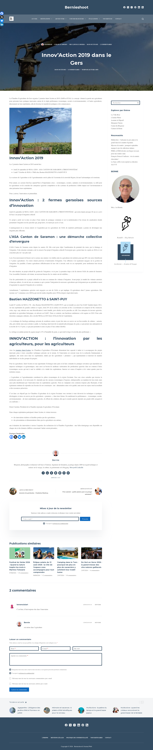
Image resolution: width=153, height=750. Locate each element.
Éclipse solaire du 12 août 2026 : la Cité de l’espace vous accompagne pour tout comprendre (43, 567)
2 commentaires (106, 44)
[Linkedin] (23, 437)
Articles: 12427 (55, 477)
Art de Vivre (59, 19)
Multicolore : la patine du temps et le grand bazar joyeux (96, 710)
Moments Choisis (117, 123)
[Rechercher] (143, 19)
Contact (118, 19)
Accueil (34, 19)
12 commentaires (47, 575)
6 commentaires (94, 570)
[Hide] (1, 28)
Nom (13, 648)
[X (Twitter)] (128, 7)
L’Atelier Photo (116, 117)
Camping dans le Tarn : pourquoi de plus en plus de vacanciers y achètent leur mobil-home (67, 567)
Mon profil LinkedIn (76, 467)
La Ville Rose (115, 115)
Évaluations (93, 19)
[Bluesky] (19, 437)
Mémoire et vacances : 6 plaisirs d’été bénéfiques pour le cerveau (62, 710)
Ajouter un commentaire (19, 656)
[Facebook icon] (43, 473)
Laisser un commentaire (19, 690)
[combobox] (123, 103)
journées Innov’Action (23, 350)
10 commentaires (23, 573)
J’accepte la (57, 523)
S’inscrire (85, 519)
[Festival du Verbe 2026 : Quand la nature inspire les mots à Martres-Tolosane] (19, 553)
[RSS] (143, 7)
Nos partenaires (97, 738)
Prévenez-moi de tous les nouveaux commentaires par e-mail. (32, 678)
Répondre (98, 604)
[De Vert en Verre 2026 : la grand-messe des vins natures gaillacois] (91, 553)
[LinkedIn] (139, 7)
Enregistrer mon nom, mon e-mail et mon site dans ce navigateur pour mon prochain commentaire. (39, 669)
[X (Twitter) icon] (55, 473)
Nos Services (107, 19)
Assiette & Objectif (117, 120)
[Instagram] (132, 7)
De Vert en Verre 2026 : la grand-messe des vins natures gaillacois (91, 564)
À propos (45, 738)
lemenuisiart (22, 605)
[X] (15, 437)
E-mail (45, 648)
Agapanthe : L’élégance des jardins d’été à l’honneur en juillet (29, 710)
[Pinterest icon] (64, 473)
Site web (77, 648)
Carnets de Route (116, 128)
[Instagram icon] (59, 473)
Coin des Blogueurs (76, 19)
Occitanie (94, 44)
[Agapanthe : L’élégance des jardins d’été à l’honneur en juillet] (12, 710)
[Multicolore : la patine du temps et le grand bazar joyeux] (81, 710)
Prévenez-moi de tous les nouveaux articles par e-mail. (30, 684)
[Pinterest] (135, 7)
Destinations (45, 19)
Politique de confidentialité (77, 738)
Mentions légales (57, 738)
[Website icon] (51, 473)
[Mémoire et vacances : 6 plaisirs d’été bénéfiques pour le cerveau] (47, 710)
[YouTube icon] (68, 473)
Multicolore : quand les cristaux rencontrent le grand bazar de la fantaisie (131, 710)
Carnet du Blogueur (117, 126)
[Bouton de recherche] (138, 102)
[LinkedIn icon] (47, 473)
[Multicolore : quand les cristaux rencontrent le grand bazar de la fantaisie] (115, 710)
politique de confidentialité (60, 523)
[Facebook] (124, 7)
